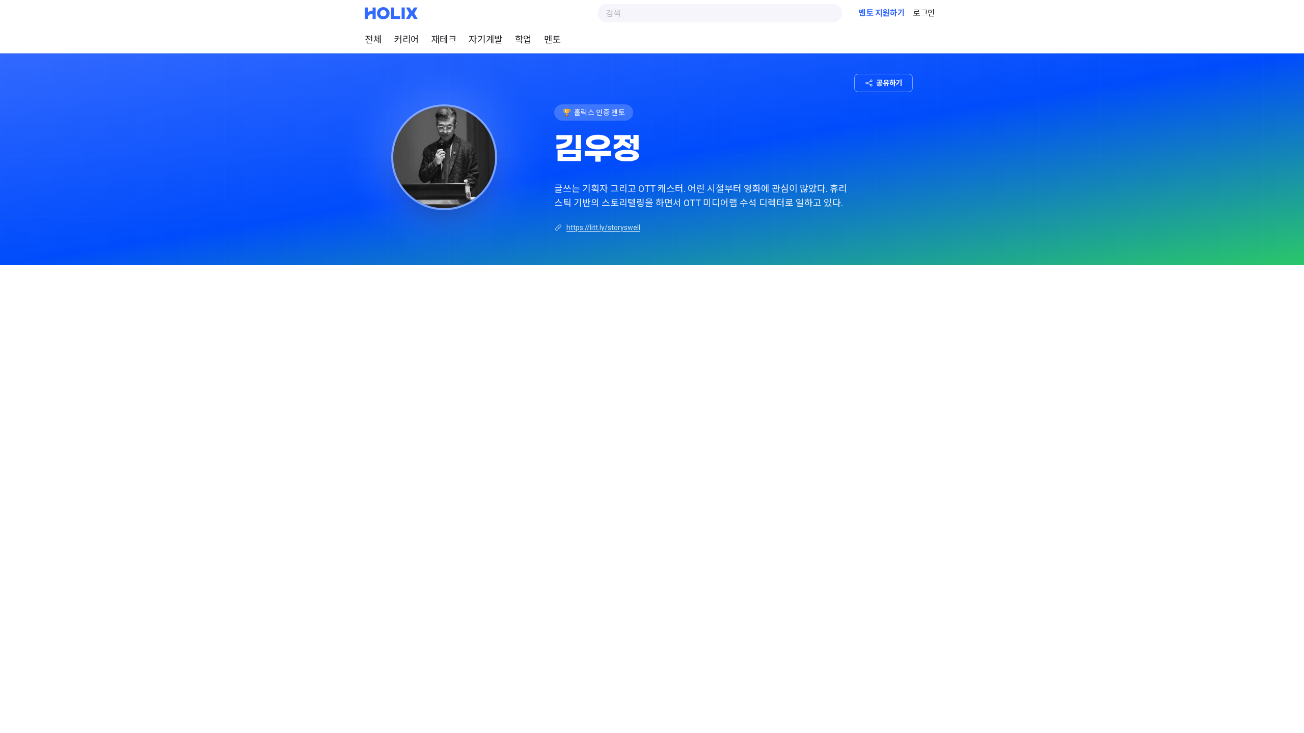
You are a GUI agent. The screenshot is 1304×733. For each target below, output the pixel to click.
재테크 (444, 39)
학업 (523, 39)
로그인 (924, 13)
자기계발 (485, 39)
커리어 (406, 39)
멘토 (552, 39)
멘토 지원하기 (881, 13)
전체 (373, 39)
